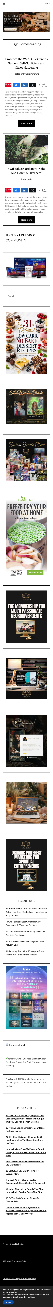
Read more (26, 123)
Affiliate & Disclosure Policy (15, 1261)
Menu (47, 3)
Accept (8, 1302)
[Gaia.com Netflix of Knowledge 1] (26, 1028)
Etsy (8, 1079)
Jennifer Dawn (32, 74)
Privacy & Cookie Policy (13, 1244)
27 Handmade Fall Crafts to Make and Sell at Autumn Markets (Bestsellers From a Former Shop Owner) (26, 912)
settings (31, 1297)
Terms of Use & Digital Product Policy (19, 1278)
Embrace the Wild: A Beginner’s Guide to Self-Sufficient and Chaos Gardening (26, 63)
